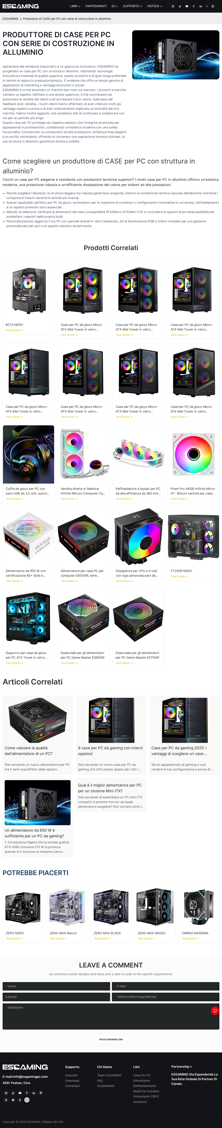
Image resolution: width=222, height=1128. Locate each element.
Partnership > (181, 1066)
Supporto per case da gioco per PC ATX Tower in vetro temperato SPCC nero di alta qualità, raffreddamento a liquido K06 (27, 655)
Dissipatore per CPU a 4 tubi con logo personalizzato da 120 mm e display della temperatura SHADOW (136, 573)
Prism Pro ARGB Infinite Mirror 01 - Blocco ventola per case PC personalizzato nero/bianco (193, 491)
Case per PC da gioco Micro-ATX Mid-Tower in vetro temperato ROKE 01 (137, 327)
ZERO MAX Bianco (63, 933)
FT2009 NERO (181, 571)
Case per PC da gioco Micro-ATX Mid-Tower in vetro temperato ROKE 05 (82, 409)
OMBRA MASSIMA (195, 933)
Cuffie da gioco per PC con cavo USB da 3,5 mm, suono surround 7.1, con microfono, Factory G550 (26, 491)
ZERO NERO (15, 933)
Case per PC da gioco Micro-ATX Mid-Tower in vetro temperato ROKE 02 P (27, 409)
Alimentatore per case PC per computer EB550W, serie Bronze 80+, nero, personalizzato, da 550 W (82, 573)
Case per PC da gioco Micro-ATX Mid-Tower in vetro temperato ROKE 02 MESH (192, 327)
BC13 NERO (14, 325)
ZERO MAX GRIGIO (151, 933)
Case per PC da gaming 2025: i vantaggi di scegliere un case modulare (179, 751)
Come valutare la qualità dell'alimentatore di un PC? (28, 751)
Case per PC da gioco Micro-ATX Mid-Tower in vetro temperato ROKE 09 (192, 409)
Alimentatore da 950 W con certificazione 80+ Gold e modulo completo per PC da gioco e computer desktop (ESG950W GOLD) (26, 573)
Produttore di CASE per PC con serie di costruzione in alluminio (67, 18)
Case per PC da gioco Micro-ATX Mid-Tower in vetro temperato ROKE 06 (137, 409)
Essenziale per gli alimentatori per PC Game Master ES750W (137, 655)
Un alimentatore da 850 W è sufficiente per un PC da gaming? (34, 833)
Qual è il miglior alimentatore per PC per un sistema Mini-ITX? (110, 788)
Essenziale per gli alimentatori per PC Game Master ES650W (82, 655)
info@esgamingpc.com (30, 1076)
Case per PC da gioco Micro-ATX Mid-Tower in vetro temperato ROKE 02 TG (82, 327)
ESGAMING (10, 18)
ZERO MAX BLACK (107, 933)
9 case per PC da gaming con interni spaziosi (110, 751)
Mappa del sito (52, 1121)
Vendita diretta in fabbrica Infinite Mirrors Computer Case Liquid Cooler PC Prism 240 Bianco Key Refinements (83, 491)
